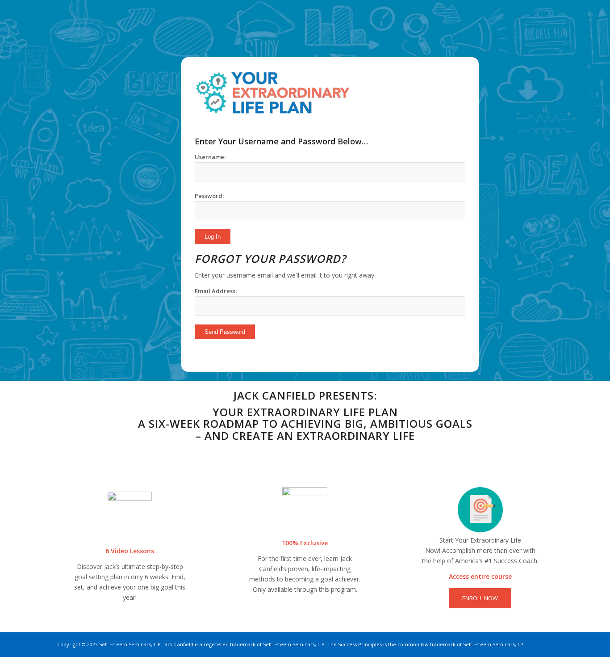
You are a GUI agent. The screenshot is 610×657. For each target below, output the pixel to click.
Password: (209, 196)
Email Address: (216, 291)
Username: (210, 157)
